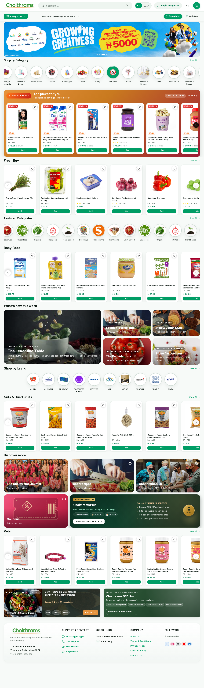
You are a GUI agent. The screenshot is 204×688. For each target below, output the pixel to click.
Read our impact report (119, 611)
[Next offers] (196, 125)
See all (191, 95)
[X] (178, 644)
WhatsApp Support (76, 636)
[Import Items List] (127, 5)
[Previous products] (8, 186)
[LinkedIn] (189, 644)
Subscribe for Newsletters (109, 636)
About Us (135, 636)
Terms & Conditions (140, 641)
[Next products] (196, 186)
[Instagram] (172, 644)
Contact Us (136, 655)
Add (23, 150)
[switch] (143, 5)
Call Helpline (72, 641)
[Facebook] (167, 644)
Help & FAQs (72, 651)
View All (193, 397)
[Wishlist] (187, 5)
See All (193, 60)
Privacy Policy (137, 646)
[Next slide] (196, 39)
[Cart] (196, 5)
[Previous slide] (8, 39)
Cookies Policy (138, 650)
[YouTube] (184, 644)
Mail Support (72, 646)
